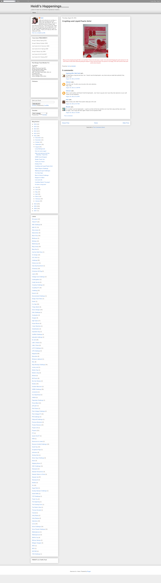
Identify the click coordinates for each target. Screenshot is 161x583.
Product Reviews (36, 425)
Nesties (34, 383)
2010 (35, 204)
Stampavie (35, 469)
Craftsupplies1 (36, 279)
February (38, 198)
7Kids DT (34, 222)
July (36, 187)
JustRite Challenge (37, 334)
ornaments (35, 392)
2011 (35, 135)
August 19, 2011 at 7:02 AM (72, 112)
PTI (33, 433)
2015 (35, 126)
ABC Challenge (36, 224)
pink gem (34, 405)
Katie (67, 99)
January (37, 201)
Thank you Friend (39, 161)
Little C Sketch (36, 342)
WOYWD (34, 551)
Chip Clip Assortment (37, 265)
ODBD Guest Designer (41, 157)
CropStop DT (35, 287)
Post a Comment (68, 115)
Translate (44, 114)
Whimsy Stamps (36, 540)
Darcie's (34, 293)
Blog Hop (34, 249)
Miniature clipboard (37, 359)
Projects (34, 430)
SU (33, 485)
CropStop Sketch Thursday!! (42, 182)
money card (35, 367)
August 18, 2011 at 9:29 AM (72, 78)
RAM (33, 438)
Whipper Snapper (36, 543)
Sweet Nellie (35, 493)
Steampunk (35, 479)
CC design (35, 254)
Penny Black (35, 403)
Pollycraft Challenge (37, 419)
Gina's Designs (36, 309)
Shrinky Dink (35, 455)
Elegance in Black (39, 177)
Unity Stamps (35, 518)
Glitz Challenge (36, 312)
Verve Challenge (36, 526)
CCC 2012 (35, 257)
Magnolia (34, 353)
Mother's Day (35, 372)
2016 (35, 124)
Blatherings (35, 243)
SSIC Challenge (36, 466)
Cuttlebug (34, 290)
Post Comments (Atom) (99, 127)
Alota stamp (35, 230)
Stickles (34, 482)
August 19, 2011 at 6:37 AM (72, 103)
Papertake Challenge (37, 400)
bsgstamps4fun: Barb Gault (73, 73)
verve (33, 523)
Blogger (89, 571)
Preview (34, 105)
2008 (35, 208)
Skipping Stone (36, 463)
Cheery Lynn (35, 263)
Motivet (34, 375)
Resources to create (37, 441)
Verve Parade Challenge (38, 529)
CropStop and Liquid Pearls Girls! (44, 166)
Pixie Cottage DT (36, 414)
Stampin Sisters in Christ (38, 474)
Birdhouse (34, 238)
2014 (35, 128)
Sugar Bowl (35, 488)
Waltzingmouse (36, 534)
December (38, 137)
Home (34, 12)
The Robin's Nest (36, 507)
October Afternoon (37, 386)
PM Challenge (35, 416)
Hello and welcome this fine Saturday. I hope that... (42, 154)
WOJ (33, 548)
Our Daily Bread (36, 394)
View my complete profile (38, 32)
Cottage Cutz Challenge (38, 276)
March (37, 196)
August (37, 146)
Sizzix (33, 460)
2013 (35, 131)
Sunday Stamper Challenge (39, 490)
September (38, 144)
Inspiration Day (36, 331)
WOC (33, 545)
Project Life (35, 427)
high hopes (35, 320)
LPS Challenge (36, 351)
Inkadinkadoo (35, 329)
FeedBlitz (46, 105)
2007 (35, 210)
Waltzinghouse (36, 532)
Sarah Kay (35, 447)
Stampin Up (35, 477)
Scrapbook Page (36, 449)
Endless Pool (38, 164)
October (37, 142)
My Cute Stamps (36, 381)
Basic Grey (35, 235)
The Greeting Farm (37, 504)
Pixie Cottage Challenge (38, 411)
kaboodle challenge (37, 337)
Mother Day (35, 370)
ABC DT (34, 227)
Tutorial (34, 512)
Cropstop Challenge (37, 285)
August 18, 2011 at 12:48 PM (73, 87)
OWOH (34, 397)
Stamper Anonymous (37, 471)
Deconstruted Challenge (38, 296)
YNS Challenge (36, 554)
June (36, 189)
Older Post (126, 123)
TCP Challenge (36, 496)
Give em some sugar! (40, 151)
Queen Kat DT (36, 436)
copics (33, 274)
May (36, 192)
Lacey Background (40, 148)
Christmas (34, 268)
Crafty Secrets (36, 282)
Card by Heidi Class (37, 252)
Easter (33, 301)
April (36, 194)
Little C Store (35, 345)
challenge (34, 260)
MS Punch (34, 378)
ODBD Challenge (36, 389)
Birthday (34, 241)
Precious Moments (37, 422)
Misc (33, 362)
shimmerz (34, 452)
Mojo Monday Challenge (38, 364)
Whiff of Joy (35, 537)
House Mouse (35, 323)
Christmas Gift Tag (37, 271)
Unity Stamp (35, 515)
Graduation (35, 315)
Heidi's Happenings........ (50, 6)
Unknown (68, 82)
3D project (34, 219)
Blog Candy (35, 246)
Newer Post (65, 123)
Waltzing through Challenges (42, 170)
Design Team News (37, 298)
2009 (35, 206)
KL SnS (34, 339)
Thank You (35, 499)
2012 (35, 133)
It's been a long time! (40, 184)
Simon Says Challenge (38, 458)
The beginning (36, 501)
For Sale (34, 304)
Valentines (34, 521)
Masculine (34, 356)
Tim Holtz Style (39, 173)
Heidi (41, 18)
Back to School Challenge (42, 175)
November (38, 140)
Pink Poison (35, 408)
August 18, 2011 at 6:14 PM (72, 96)
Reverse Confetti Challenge (39, 444)
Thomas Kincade (36, 510)
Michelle (68, 107)
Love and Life (38, 179)
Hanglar (34, 318)
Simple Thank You (40, 159)
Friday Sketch (35, 307)
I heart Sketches (36, 326)
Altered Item (35, 232)
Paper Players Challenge (41, 168)
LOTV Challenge (36, 348)
